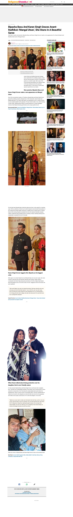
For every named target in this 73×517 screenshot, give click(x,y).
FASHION (39, 4)
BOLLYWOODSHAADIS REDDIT (28, 45)
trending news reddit (34, 493)
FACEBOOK (18, 45)
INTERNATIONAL (27, 4)
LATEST (10, 4)
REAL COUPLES (47, 4)
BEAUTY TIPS (57, 4)
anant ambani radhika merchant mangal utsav (17, 40)
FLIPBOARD (14, 45)
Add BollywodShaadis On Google (27, 6)
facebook (29, 492)
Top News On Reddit (38, 6)
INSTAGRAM (22, 45)
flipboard (25, 492)
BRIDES (36, 4)
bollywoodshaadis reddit (25, 493)
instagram (17, 493)
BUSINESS (42, 4)
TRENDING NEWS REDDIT (36, 45)
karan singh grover (32, 40)
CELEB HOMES (53, 4)
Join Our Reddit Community (48, 6)
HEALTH (61, 4)
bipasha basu (27, 40)
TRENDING (13, 4)
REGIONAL (32, 4)
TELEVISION (22, 4)
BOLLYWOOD (18, 4)
